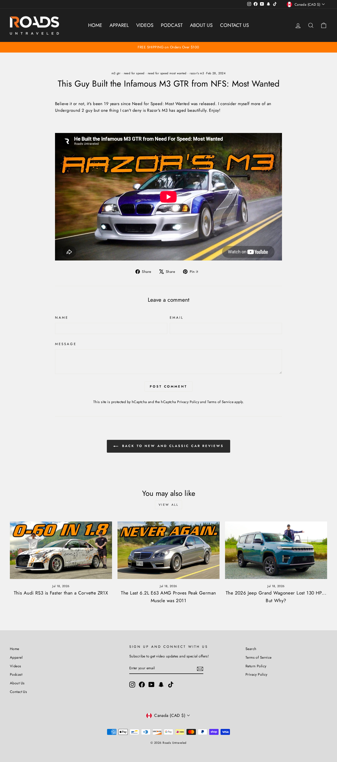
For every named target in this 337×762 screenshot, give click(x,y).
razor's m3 (197, 73)
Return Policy (255, 666)
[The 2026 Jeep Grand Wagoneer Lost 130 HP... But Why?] (276, 550)
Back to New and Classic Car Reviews (172, 446)
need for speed (134, 73)
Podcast (172, 25)
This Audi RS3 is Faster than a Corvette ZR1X (61, 593)
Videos (144, 25)
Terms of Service (220, 401)
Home (95, 25)
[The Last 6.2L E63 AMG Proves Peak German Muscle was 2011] (168, 550)
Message (66, 343)
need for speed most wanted (167, 73)
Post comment (168, 386)
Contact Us (234, 25)
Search (251, 648)
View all (169, 504)
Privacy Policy (188, 401)
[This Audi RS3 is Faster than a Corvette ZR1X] (61, 550)
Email (177, 317)
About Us (201, 25)
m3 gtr (116, 73)
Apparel (119, 25)
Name (61, 317)
